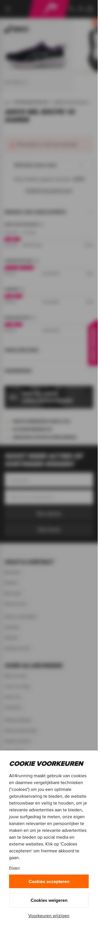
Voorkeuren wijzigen (48, 915)
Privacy (14, 867)
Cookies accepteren (49, 881)
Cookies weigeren (49, 900)
